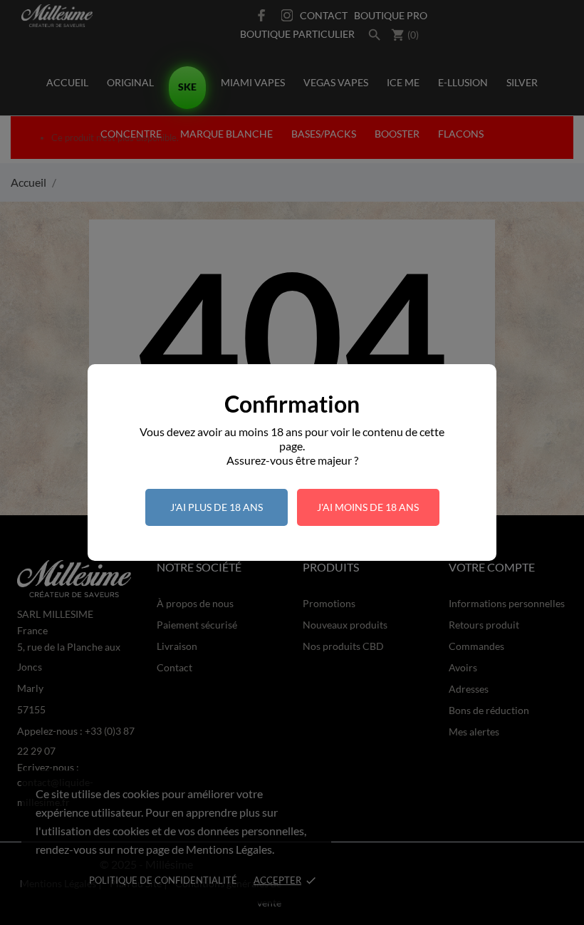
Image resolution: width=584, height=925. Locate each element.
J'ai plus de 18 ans (216, 507)
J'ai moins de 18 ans (368, 507)
